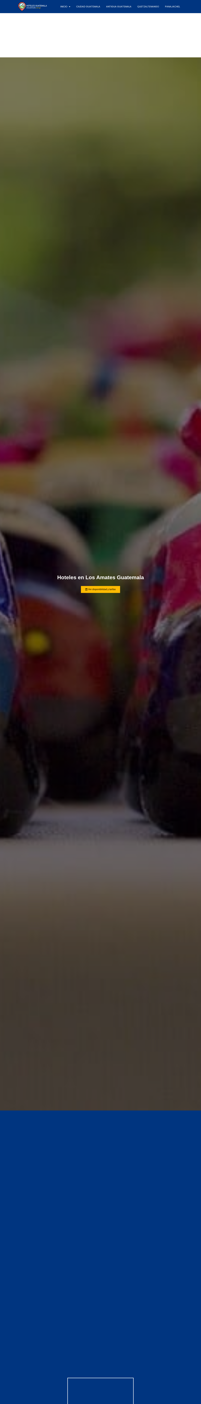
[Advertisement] (100, 35)
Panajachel (172, 6)
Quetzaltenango (148, 6)
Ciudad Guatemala (88, 6)
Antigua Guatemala (118, 6)
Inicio (63, 6)
